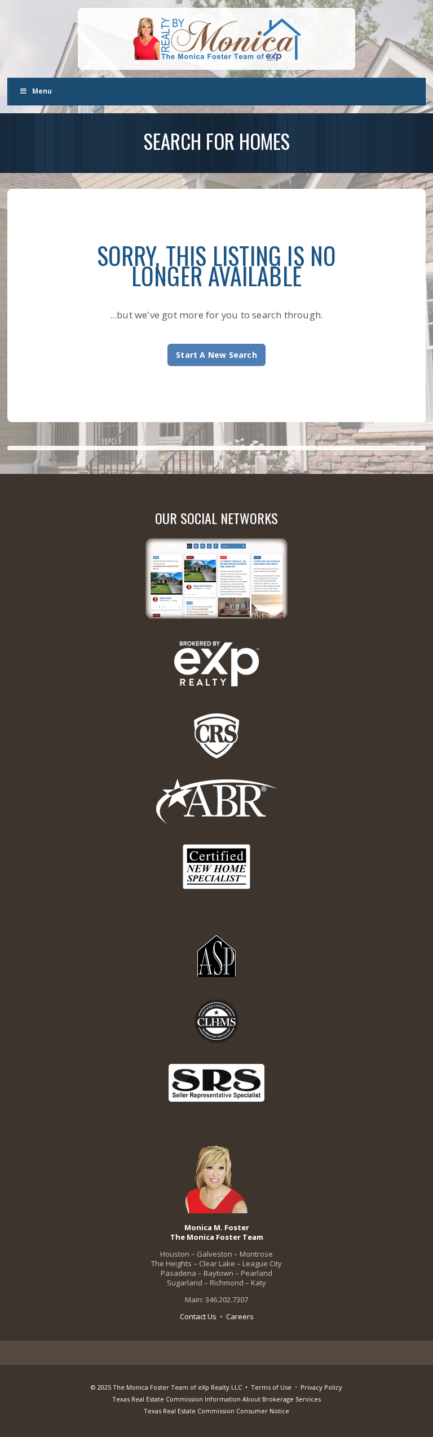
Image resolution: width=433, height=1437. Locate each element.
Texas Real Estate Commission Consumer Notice (216, 1411)
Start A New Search (216, 354)
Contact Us (198, 1316)
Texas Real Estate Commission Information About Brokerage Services (216, 1399)
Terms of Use (271, 1387)
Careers (240, 1316)
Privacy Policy (321, 1387)
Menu (42, 91)
